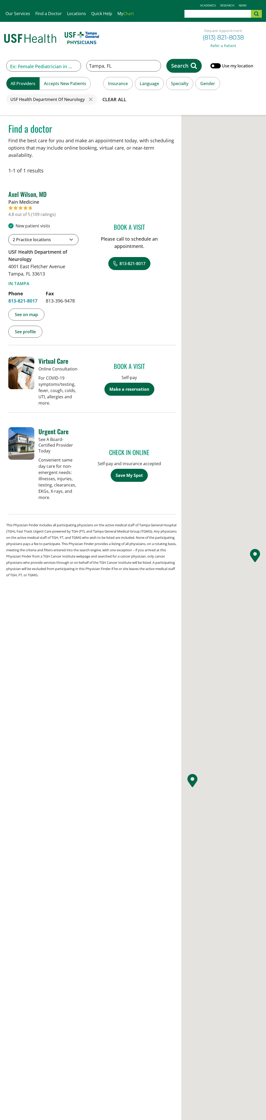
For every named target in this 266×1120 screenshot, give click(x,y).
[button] (43, 239)
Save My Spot (129, 475)
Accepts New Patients (65, 83)
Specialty (179, 83)
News (243, 5)
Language (149, 83)
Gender (207, 83)
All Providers (23, 83)
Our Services (17, 13)
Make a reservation (129, 389)
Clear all (114, 99)
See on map (26, 314)
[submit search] (256, 14)
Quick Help (101, 13)
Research (227, 5)
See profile (25, 332)
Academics (208, 5)
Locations (76, 13)
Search (180, 65)
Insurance (118, 83)
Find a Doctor (48, 13)
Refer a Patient (223, 45)
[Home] (51, 39)
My (125, 13)
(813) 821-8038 (223, 37)
